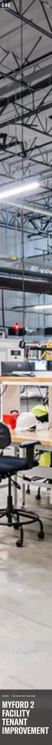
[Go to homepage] (6, 5)
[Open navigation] (48, 6)
